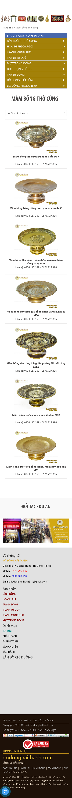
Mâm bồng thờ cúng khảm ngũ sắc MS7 (36, 156)
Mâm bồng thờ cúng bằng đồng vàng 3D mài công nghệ (36, 365)
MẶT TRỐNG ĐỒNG (19, 63)
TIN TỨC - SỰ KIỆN (43, 720)
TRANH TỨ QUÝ (16, 57)
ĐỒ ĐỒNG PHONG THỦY (22, 85)
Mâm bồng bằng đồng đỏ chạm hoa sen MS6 (36, 208)
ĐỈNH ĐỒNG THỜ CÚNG (22, 41)
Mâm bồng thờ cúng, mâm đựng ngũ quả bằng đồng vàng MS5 (36, 261)
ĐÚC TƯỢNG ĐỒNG (19, 69)
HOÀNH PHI (25, 768)
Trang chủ (8, 27)
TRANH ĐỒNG (16, 74)
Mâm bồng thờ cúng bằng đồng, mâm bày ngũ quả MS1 (36, 468)
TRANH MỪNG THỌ (19, 52)
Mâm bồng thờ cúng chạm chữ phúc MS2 (36, 415)
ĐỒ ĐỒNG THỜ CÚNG (20, 80)
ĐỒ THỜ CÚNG (10, 768)
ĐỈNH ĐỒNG (39, 768)
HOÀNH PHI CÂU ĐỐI (20, 46)
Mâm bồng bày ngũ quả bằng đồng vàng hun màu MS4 (36, 313)
